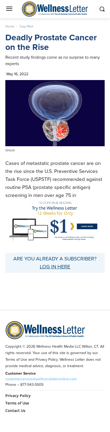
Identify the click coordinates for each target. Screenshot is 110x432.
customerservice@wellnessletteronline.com (41, 379)
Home (9, 26)
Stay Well (26, 26)
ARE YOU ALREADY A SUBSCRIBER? (55, 259)
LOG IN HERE (55, 267)
